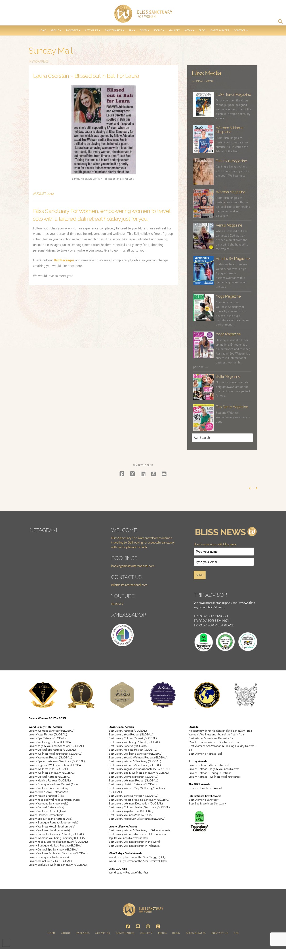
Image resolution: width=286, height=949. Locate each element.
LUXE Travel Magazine (233, 94)
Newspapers (39, 61)
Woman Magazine (230, 192)
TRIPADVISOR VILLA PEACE (214, 625)
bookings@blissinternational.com (133, 566)
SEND (199, 575)
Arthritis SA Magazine (233, 258)
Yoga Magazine (228, 296)
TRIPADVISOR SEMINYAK (212, 620)
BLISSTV (117, 604)
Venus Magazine (229, 225)
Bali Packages (64, 260)
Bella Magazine (228, 376)
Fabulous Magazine (231, 161)
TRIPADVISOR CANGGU (211, 616)
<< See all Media (202, 81)
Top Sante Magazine (232, 407)
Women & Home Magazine (229, 130)
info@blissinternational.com (129, 585)
